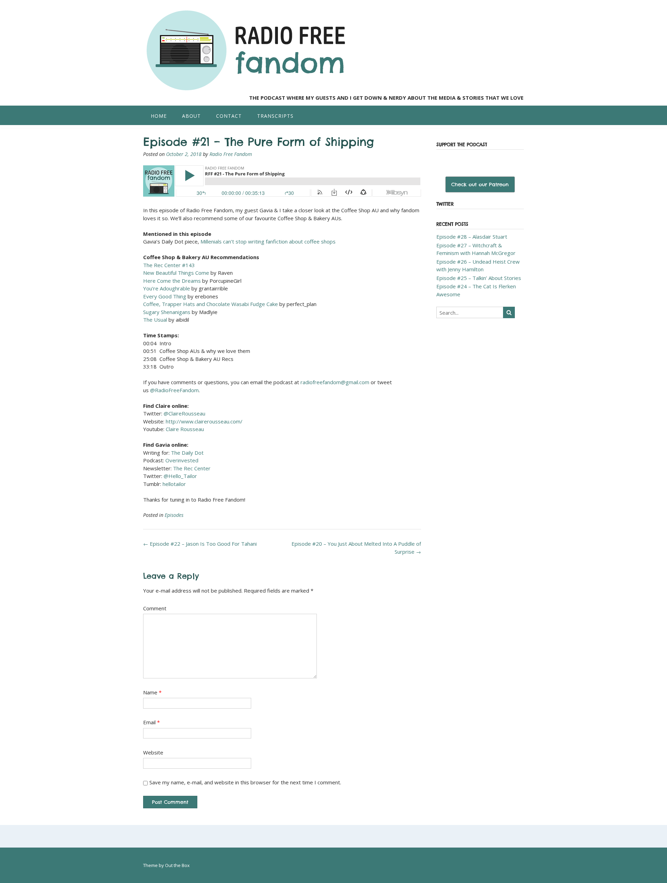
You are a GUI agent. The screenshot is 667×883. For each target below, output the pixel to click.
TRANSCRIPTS (275, 116)
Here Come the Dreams (172, 280)
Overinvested (181, 460)
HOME (159, 116)
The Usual (155, 319)
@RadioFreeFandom (174, 390)
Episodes (174, 515)
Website (153, 752)
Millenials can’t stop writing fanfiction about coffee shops (268, 241)
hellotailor (174, 483)
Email (151, 722)
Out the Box (177, 865)
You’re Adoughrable (166, 288)
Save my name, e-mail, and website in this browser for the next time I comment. (245, 782)
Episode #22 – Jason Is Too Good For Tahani (200, 543)
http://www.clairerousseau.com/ (204, 421)
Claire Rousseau (185, 429)
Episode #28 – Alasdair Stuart (471, 236)
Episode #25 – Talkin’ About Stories (478, 277)
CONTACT (229, 116)
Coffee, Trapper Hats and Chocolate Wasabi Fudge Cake (210, 303)
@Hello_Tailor (180, 475)
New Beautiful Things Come (176, 272)
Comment (154, 608)
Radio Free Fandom (230, 154)
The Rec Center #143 (169, 265)
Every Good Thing (164, 296)
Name (152, 692)
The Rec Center (192, 468)
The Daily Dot (187, 452)
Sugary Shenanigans (166, 311)
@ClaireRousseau (184, 413)
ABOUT (191, 116)
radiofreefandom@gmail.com (334, 382)
